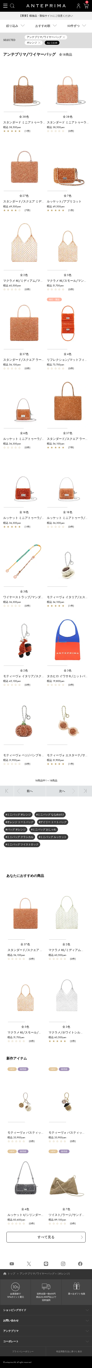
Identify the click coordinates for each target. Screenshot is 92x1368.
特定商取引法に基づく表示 (69, 1351)
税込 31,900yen (11, 760)
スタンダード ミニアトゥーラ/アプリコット (32, 122)
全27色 (24, 196)
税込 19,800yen (55, 681)
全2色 (24, 275)
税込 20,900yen (16, 1137)
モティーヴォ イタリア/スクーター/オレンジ (33, 676)
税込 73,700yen (55, 364)
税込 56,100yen (12, 364)
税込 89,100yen (57, 1219)
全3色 (24, 591)
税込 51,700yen (55, 285)
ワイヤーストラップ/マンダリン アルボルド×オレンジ (39, 597)
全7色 (68, 196)
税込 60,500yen (12, 285)
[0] (86, 7)
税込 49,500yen (12, 206)
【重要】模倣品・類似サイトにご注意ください (46, 15)
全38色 (24, 116)
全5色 (68, 275)
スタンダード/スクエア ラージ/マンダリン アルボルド (40, 360)
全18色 (24, 512)
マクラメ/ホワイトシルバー (67, 1032)
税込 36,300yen (12, 443)
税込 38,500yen (12, 127)
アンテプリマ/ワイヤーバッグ (37, 1273)
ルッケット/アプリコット (64, 201)
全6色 (24, 433)
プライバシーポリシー (23, 1351)
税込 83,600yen (16, 1219)
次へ (62, 791)
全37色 (24, 354)
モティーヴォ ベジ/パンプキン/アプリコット (33, 755)
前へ (30, 791)
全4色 (68, 354)
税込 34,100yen (55, 602)
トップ (11, 1273)
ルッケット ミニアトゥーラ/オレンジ (28, 518)
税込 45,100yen (12, 681)
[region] (24, 86)
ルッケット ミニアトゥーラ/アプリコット (31, 439)
